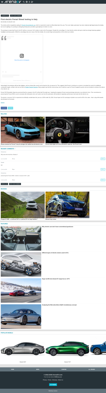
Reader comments (8, 149)
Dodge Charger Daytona (31, 87)
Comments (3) (4, 15)
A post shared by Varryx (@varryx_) (22, 80)
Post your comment (16, 15)
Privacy (45, 379)
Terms (49, 379)
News (37, 369)
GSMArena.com (58, 377)
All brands (92, 369)
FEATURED (4, 224)
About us (60, 379)
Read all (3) (4, 184)
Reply (102, 158)
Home (12, 369)
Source (2, 102)
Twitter (10, 108)
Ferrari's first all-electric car (28, 25)
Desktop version (53, 390)
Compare (63, 369)
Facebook (3, 108)
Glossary (54, 379)
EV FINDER (53, 384)
